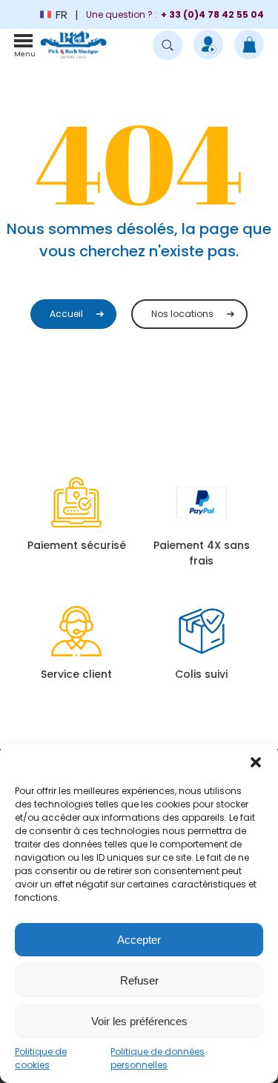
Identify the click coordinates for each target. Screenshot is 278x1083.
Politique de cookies (41, 1058)
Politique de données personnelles (157, 1058)
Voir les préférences (139, 1021)
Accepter (139, 939)
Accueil (66, 313)
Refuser (139, 980)
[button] (255, 762)
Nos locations (182, 313)
